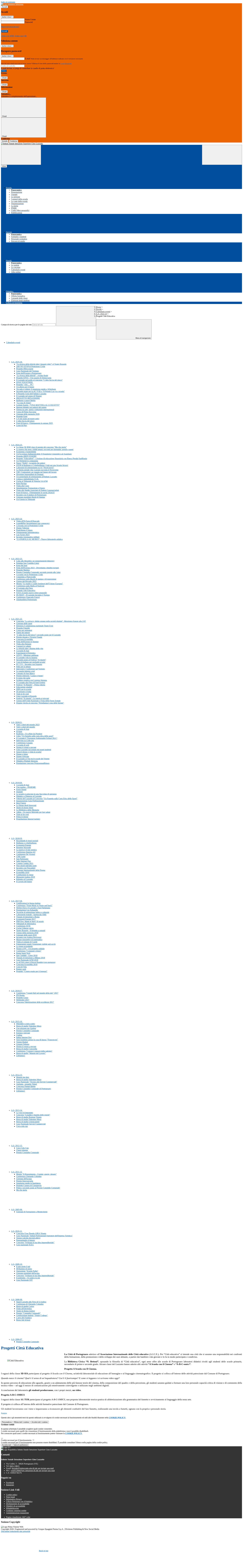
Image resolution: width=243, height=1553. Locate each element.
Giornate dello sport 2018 (26, 935)
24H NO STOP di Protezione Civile (30, 366)
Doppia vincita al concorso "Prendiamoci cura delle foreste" (40, 703)
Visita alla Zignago (23, 644)
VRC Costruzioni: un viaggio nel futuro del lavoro (36, 472)
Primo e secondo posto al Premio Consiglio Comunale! (38, 1188)
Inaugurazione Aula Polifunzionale (30, 801)
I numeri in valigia (23, 646)
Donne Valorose (22, 528)
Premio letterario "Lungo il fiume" (30, 676)
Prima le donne (22, 817)
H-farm (19, 731)
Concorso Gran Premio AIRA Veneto (31, 1233)
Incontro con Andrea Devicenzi (28, 937)
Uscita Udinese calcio (25, 928)
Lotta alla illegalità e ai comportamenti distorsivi (35, 561)
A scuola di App (22, 651)
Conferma (13, 141)
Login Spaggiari (66, 63)
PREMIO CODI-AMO (25, 1024)
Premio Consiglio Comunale (27, 1031)
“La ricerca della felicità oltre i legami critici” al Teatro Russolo (41, 364)
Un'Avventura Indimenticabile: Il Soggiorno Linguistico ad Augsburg (44, 454)
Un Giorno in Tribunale (25, 499)
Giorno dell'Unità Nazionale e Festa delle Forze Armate (38, 701)
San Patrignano (22, 859)
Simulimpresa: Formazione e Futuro (30, 488)
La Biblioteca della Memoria (27, 810)
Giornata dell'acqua (24, 1179)
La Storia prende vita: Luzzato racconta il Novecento (37, 470)
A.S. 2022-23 (101, 314)
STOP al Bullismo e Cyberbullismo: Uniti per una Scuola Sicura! (42, 465)
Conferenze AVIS (23, 926)
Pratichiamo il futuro (24, 530)
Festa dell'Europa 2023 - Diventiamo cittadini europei (37, 568)
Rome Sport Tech (23, 953)
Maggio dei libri (22, 1077)
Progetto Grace (22, 998)
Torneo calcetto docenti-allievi (28, 1238)
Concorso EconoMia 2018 (26, 964)
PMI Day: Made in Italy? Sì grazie (30, 921)
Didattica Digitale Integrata (27, 761)
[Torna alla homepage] (121, 144)
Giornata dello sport (24, 623)
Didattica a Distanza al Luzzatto (29, 796)
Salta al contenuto (8, 2)
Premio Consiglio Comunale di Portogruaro (33, 1089)
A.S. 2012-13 (17, 1146)
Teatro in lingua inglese (25, 1311)
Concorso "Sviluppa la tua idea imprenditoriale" (35, 1242)
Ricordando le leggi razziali (27, 841)
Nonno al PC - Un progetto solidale (30, 949)
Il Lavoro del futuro (24, 881)
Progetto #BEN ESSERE (26, 456)
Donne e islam (22, 754)
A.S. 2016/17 (16, 991)
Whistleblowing (12, 1508)
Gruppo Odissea (22, 1044)
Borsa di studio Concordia (26, 1049)
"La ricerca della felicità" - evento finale (32, 375)
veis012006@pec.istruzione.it (33, 1471)
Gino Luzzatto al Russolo (26, 696)
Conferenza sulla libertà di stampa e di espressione (36, 579)
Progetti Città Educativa (25, 590)
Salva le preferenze (21, 1445)
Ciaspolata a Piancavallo (26, 577)
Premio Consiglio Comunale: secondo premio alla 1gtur (38, 572)
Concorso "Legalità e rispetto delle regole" (33, 1115)
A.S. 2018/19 (16, 838)
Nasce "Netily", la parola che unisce (30, 463)
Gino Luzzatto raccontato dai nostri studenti (33, 750)
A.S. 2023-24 (17, 519)
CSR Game (20, 857)
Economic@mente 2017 (26, 919)
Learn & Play (21, 425)
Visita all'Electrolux (24, 1309)
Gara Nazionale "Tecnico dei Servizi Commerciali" (36, 1082)
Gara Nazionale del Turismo (27, 371)
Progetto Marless (23, 570)
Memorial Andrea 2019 (25, 877)
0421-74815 (14, 1466)
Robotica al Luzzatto (24, 879)
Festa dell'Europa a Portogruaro (28, 373)
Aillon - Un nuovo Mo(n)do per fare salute (33, 812)
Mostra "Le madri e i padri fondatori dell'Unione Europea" (39, 584)
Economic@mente (23, 845)
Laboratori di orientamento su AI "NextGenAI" (35, 468)
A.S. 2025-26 (17, 362)
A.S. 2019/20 (16, 783)
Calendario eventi (103, 312)
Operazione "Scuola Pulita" (27, 1271)
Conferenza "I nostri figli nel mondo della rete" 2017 (37, 993)
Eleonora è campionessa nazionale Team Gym (34, 626)
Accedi (4, 7)
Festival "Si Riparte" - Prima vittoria (30, 685)
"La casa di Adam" (23, 403)
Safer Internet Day (23, 861)
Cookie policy (11, 1495)
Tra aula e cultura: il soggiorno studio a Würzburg (36, 389)
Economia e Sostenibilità (26, 452)
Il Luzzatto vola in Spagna (26, 657)
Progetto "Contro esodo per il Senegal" (31, 971)
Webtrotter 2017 (22, 1000)
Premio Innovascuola (24, 1181)
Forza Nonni (21, 789)
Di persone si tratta (23, 692)
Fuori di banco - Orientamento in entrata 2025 (34, 423)
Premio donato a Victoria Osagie (29, 637)
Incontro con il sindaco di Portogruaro (31, 495)
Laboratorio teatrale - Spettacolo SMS (31, 915)
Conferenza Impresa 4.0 (25, 852)
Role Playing (21, 483)
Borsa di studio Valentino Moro (28, 1026)
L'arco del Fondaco (24, 1318)
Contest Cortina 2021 (24, 863)
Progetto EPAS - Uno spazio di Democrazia (33, 378)
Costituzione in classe (24, 875)
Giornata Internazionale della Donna (30, 870)
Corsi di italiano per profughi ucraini (30, 662)
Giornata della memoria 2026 (27, 414)
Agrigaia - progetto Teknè (26, 1084)
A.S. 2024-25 (17, 445)
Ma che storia (21, 1190)
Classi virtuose (22, 1150)
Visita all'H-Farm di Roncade (27, 521)
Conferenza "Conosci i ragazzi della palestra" (34, 1051)
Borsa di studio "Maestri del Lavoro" (31, 1053)
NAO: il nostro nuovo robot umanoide (31, 593)
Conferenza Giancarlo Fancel (28, 597)
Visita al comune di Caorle (26, 942)
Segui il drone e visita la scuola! (29, 752)
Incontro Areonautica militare (27, 537)
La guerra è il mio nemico (26, 850)
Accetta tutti (40, 1422)
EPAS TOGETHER (24, 382)
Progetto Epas (21, 416)
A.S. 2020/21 (16, 722)
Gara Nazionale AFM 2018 (27, 960)
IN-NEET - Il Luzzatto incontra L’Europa (33, 595)
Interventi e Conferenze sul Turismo (30, 669)
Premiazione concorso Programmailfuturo (32, 763)
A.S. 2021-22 (17, 619)
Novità (99, 309)
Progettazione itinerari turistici (28, 819)
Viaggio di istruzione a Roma (27, 917)
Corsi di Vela (21, 967)
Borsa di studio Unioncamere (27, 1122)
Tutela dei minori (23, 633)
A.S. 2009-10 (17, 1264)
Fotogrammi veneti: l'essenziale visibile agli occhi (36, 944)
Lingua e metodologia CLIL (27, 479)
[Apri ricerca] (222, 155)
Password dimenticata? (10, 27)
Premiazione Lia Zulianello (27, 910)
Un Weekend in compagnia (27, 461)
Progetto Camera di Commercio (29, 1185)
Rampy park (21, 969)
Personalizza (7, 1422)
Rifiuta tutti (21, 1422)
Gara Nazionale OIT (24, 1280)
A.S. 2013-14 (17, 1110)
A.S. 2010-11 (16, 1231)
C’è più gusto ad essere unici (27, 419)
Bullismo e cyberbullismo (26, 843)
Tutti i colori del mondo (25, 727)
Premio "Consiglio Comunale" (28, 1313)
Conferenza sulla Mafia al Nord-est (30, 586)
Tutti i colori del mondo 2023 (27, 725)
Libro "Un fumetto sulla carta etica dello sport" (35, 736)
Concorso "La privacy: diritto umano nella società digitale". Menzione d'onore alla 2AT (51, 621)
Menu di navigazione (143, 338)
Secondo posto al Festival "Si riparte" (31, 660)
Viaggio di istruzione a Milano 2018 (30, 958)
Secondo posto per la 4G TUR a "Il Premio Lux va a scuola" (40, 391)
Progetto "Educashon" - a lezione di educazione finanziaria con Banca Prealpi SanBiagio (51, 458)
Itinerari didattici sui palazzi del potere (31, 407)
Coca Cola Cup (22, 1148)
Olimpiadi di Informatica (26, 924)
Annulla (4, 141)
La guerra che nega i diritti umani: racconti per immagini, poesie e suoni (44, 449)
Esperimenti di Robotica (25, 653)
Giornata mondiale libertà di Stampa (30, 497)
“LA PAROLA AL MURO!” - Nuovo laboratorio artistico (39, 539)
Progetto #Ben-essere (24, 369)
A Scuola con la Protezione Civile (29, 526)
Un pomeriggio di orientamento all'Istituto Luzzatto (36, 477)
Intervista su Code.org (25, 740)
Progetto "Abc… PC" (25, 385)
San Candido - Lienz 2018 (26, 955)
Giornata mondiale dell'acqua (27, 1273)
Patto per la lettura (23, 667)
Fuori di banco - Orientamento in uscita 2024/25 (35, 493)
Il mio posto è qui (23, 1266)
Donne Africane (22, 756)
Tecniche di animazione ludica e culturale (32, 912)
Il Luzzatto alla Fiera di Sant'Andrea (30, 682)
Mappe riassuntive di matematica (29, 940)
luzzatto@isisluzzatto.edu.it (33, 1468)
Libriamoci (20, 1056)
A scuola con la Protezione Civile (29, 574)
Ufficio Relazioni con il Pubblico (19, 1501)
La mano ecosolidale (24, 946)
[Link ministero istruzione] (12, 4)
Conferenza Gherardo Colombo (29, 1176)
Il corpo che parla (23, 678)
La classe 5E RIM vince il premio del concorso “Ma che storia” (41, 447)
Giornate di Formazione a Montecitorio (31, 1212)
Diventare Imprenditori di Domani (29, 474)
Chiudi (4, 78)
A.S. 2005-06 (17, 1209)
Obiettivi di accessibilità (15, 1506)
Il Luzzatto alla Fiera (24, 588)
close (4, 166)
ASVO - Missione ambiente (27, 655)
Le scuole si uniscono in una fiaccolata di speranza (36, 794)
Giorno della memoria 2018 (27, 933)
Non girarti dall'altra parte (26, 866)
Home (98, 307)
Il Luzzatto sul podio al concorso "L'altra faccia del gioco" (39, 380)
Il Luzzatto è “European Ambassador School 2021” (36, 738)
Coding (19, 1035)
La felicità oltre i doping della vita (29, 648)
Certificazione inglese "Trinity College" (32, 1315)
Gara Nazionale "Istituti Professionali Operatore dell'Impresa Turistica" (44, 1236)
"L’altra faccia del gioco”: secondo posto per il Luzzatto (38, 635)
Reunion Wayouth (23, 847)
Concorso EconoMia (24, 639)
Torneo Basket (22, 1042)
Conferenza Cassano (24, 743)
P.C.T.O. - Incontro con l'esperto (29, 664)
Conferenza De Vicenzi (25, 854)
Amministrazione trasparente (17, 1513)
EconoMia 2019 (22, 872)
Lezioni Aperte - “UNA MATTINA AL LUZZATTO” (38, 405)
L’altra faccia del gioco (25, 421)
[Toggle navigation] (21, 155)
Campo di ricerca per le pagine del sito (16, 325)
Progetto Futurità (23, 628)
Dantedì (19, 792)
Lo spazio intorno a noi (25, 671)
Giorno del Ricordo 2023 (26, 581)
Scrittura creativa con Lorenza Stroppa (31, 680)
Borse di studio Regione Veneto (29, 1117)
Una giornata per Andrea (26, 1028)
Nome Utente (30, 19)
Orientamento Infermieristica (27, 532)
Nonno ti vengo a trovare (26, 747)
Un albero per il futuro (25, 387)
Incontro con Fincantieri (25, 868)
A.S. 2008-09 (17, 1299)
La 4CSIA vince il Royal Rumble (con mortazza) (35, 962)
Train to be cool (22, 694)
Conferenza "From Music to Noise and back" (34, 905)
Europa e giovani (23, 1033)
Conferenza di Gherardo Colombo (30, 1304)
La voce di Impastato (24, 1113)
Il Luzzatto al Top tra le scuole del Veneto (32, 759)
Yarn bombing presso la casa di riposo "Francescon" (37, 1040)
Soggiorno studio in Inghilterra (28, 1183)
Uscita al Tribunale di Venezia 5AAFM (32, 481)
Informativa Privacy (14, 1499)
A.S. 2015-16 (17, 1021)
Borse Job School (23, 1320)
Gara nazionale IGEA (25, 1245)
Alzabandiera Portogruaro (26, 599)
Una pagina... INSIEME (26, 787)
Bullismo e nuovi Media (25, 400)
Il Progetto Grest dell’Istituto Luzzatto (31, 394)
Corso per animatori (24, 630)
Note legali (10, 1497)
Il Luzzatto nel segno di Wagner (29, 396)
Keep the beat (21, 565)
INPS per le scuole (23, 689)
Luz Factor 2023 (22, 535)
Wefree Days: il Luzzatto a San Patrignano (33, 908)
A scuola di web (22, 745)
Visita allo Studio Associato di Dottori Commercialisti (37, 490)
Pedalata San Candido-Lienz (27, 563)
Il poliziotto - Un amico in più (28, 1278)
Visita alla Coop (22, 486)
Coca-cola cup (22, 1126)
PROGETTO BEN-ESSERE (28, 398)
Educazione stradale (24, 687)
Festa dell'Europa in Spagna (27, 642)
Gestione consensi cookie (16, 1510)
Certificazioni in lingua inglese (28, 903)
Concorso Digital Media (25, 1086)
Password (29, 22)
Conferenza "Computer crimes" (28, 951)
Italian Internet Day (24, 1037)
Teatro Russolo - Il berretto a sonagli (30, 930)
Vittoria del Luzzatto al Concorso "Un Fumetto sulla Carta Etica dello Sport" (46, 799)
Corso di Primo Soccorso (26, 412)
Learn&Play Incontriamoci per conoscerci (32, 523)
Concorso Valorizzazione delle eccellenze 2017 (35, 1002)
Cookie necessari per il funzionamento (16, 1440)
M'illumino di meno (24, 1269)
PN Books (20, 995)
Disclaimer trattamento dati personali (15, 1531)
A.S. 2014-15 (17, 1075)
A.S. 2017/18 (16, 901)
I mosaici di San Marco (25, 673)
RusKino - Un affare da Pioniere (29, 734)
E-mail (27, 59)
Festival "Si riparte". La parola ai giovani (32, 698)
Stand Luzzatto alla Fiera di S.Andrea (31, 1302)
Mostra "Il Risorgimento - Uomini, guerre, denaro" (36, 1174)
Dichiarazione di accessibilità (17, 1504)
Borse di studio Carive (25, 1306)
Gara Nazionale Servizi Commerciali (31, 1124)
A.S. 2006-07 (17, 1339)
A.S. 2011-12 (16, 1172)
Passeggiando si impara (25, 1240)
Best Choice (21, 803)
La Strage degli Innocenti (26, 805)
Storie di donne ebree (24, 808)
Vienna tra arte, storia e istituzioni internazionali (35, 410)
